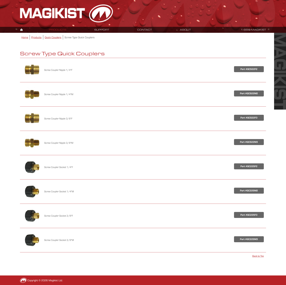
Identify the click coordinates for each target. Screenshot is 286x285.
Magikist (79, 13)
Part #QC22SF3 (248, 215)
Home (21, 29)
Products (57, 29)
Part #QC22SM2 (249, 190)
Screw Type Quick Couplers (79, 37)
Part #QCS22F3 (248, 117)
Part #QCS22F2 (248, 69)
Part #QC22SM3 (249, 239)
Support (101, 29)
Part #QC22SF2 (248, 166)
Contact (144, 29)
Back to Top (258, 256)
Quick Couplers (53, 37)
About (185, 29)
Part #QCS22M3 (249, 142)
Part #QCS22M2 (249, 93)
